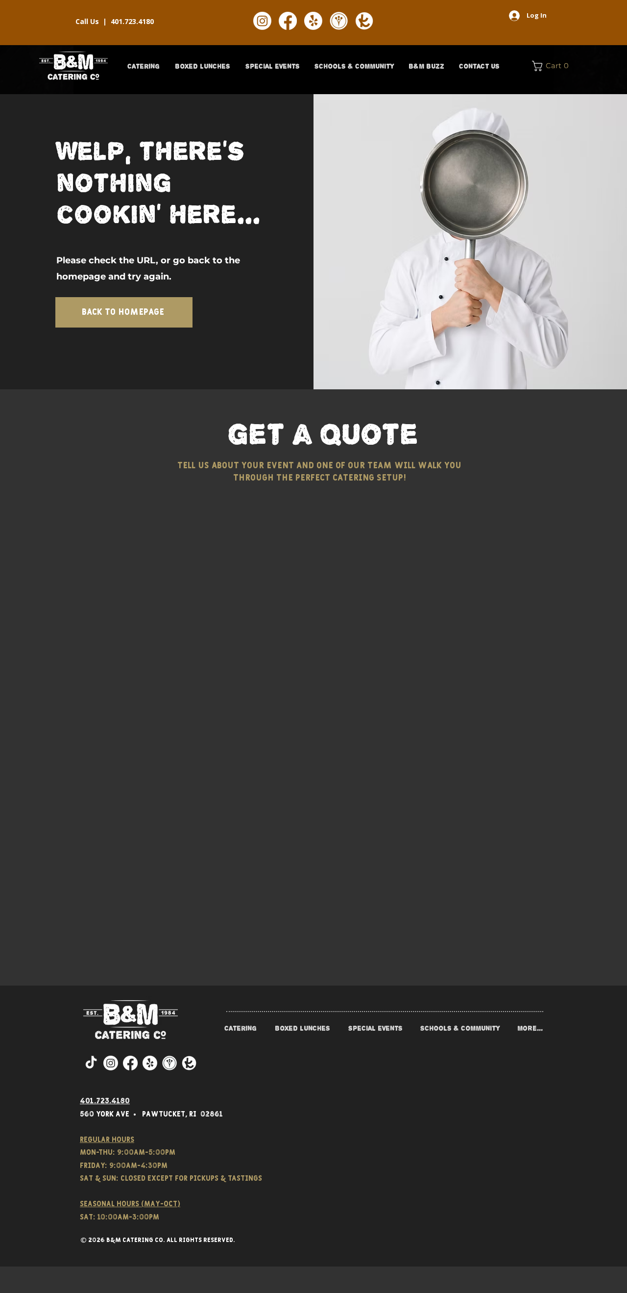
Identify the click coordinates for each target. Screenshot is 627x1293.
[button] (143, 66)
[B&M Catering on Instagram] (262, 21)
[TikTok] (91, 1063)
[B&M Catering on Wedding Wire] (339, 21)
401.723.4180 (132, 21)
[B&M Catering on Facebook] (288, 21)
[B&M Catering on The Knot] (364, 21)
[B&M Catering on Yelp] (313, 21)
